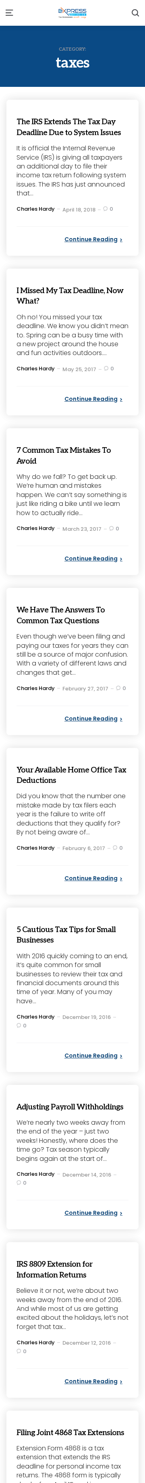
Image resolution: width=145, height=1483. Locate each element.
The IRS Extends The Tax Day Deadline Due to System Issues (70, 131)
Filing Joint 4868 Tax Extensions (61, 1458)
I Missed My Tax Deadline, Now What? (64, 306)
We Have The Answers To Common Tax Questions (72, 625)
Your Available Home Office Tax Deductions (64, 785)
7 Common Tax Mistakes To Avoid (70, 466)
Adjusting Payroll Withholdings (55, 1122)
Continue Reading (91, 250)
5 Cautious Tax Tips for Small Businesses (67, 945)
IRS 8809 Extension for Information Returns (65, 1290)
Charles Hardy (36, 219)
